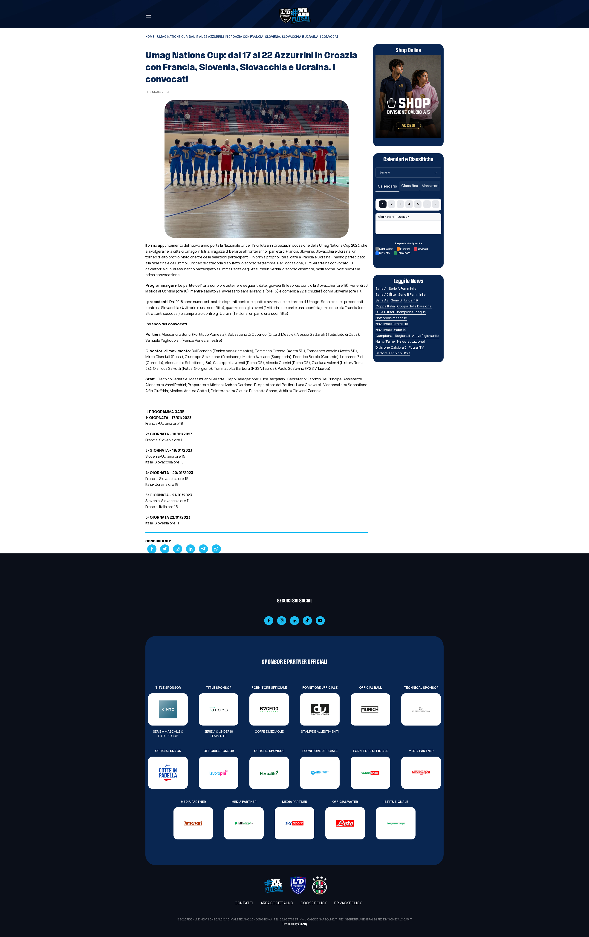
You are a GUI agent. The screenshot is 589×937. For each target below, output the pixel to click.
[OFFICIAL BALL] (370, 709)
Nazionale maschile (391, 317)
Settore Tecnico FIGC (392, 353)
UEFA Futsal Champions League (400, 311)
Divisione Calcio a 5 (391, 347)
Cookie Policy (313, 902)
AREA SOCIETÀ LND (277, 902)
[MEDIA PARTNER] (421, 773)
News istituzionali (411, 341)
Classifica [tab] (409, 185)
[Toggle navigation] (147, 16)
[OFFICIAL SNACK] (168, 773)
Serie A (381, 288)
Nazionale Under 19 (390, 329)
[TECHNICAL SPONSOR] (421, 709)
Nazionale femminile (391, 323)
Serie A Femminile (402, 288)
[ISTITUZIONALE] (396, 823)
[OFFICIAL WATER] (345, 823)
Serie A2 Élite (385, 294)
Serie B (396, 300)
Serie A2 (382, 300)
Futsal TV (416, 347)
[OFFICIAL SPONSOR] (218, 773)
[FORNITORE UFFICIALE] (269, 709)
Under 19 (411, 300)
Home (149, 37)
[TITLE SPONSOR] (168, 709)
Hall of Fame (385, 341)
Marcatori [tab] (430, 185)
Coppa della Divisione (414, 306)
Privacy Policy (348, 902)
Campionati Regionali (392, 335)
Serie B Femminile (412, 294)
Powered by (290, 924)
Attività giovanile (425, 335)
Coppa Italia (385, 306)
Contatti (244, 902)
